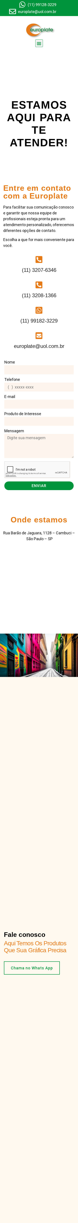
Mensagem (14, 431)
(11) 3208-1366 (39, 295)
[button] (39, 43)
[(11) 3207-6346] (39, 260)
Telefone (12, 380)
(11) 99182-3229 (39, 321)
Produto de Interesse (22, 414)
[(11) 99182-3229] (39, 310)
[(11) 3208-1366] (39, 285)
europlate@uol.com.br (39, 346)
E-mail (9, 397)
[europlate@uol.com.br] (39, 336)
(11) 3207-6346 (39, 270)
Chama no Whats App (32, 968)
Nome (9, 362)
